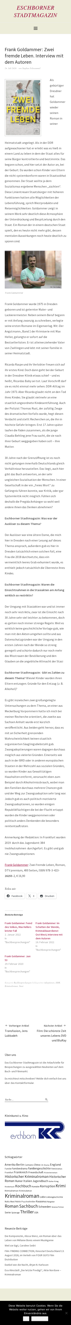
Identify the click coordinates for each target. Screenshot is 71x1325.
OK (26, 1318)
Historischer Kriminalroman (27, 1176)
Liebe (42, 1197)
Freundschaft (35, 1172)
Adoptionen (49, 982)
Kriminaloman (25, 1190)
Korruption (47, 1186)
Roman (12, 1206)
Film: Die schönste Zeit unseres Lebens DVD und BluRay (51, 1033)
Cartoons (29, 1164)
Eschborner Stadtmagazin (35, 11)
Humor (19, 1181)
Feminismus (56, 1168)
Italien (27, 1181)
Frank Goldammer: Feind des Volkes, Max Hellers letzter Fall (18, 926)
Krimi (61, 1185)
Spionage (15, 1212)
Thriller (27, 1212)
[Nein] (66, 1313)
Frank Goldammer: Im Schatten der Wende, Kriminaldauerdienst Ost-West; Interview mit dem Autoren (49, 930)
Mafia (7, 1201)
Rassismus (41, 1201)
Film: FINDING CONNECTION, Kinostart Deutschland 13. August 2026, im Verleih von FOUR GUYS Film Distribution (34, 1255)
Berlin (20, 1164)
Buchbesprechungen (23, 982)
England (55, 1164)
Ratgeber (51, 1201)
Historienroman (50, 1172)
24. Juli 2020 (10, 68)
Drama (46, 1165)
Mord (12, 1201)
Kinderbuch (10, 1186)
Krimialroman (12, 1190)
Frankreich (21, 1172)
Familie (8, 1168)
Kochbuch (23, 1186)
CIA (42, 1165)
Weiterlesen (40, 1318)
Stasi (21, 986)
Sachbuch (28, 1206)
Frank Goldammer (16, 865)
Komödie (35, 1186)
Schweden (44, 1206)
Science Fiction (57, 1207)
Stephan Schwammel (31, 68)
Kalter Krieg (54, 1181)
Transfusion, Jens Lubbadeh (17, 1030)
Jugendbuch (40, 1181)
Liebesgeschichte (54, 1196)
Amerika (10, 1164)
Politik (18, 1201)
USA (36, 1212)
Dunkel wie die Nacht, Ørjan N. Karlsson (26, 1264)
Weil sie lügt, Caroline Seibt (20, 1245)
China (37, 1164)
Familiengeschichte (39, 1168)
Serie (8, 1212)
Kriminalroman (11, 986)
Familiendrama (19, 1168)
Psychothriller (28, 1201)
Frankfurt (9, 1172)
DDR (58, 982)
